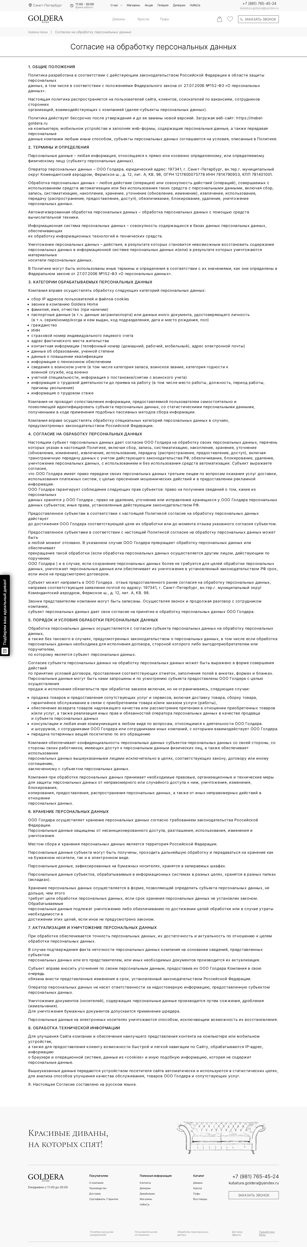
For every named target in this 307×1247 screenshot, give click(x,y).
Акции (149, 5)
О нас (114, 5)
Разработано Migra (267, 1233)
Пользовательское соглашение (146, 1233)
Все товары (200, 1199)
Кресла (143, 19)
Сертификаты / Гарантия (103, 1199)
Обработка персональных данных (192, 1233)
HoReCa (195, 5)
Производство (98, 1188)
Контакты (145, 1183)
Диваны (118, 19)
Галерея (162, 5)
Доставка (95, 1193)
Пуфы (164, 19)
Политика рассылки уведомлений (101, 1233)
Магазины (133, 5)
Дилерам (179, 5)
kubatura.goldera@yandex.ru (259, 8)
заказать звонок (260, 19)
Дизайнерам (147, 1193)
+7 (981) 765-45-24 (259, 3)
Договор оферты (237, 1233)
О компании (96, 1183)
